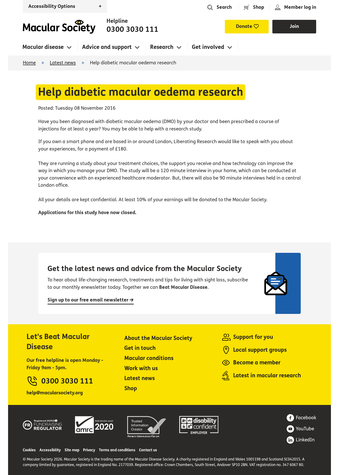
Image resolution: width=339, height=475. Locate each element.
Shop (258, 7)
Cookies (29, 450)
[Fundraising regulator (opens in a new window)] (42, 424)
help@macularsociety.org (55, 393)
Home (59, 26)
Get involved (208, 47)
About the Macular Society (158, 338)
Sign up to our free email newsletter (89, 300)
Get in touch (140, 348)
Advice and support (107, 47)
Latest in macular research (267, 375)
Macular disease (43, 47)
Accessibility (50, 450)
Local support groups (260, 350)
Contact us (148, 450)
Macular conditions (148, 358)
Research (161, 47)
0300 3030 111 (132, 29)
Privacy (89, 450)
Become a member (256, 362)
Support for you (253, 337)
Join (294, 26)
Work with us (141, 368)
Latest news (63, 63)
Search (224, 7)
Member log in (300, 7)
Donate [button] (244, 26)
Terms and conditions (117, 450)
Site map (72, 450)
